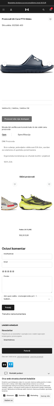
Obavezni (10, 395)
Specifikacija (24, 134)
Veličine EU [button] (6, 108)
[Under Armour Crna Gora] (27, 9)
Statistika (22, 395)
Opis (4, 134)
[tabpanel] (27, 64)
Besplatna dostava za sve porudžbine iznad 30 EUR (27, 3)
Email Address (9, 340)
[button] (50, 22)
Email (6, 262)
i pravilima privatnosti (36, 356)
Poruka (6, 276)
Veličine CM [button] (24, 108)
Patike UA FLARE (25, 230)
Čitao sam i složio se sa (22, 356)
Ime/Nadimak (9, 254)
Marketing (34, 395)
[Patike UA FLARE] (35, 202)
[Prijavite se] (11, 9)
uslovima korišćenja (23, 356)
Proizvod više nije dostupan (17, 119)
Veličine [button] (15, 108)
